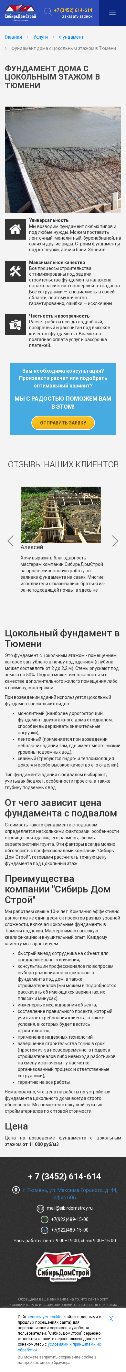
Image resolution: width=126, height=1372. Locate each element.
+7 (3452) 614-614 (73, 10)
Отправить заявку (63, 422)
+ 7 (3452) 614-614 (64, 1176)
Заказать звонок (77, 16)
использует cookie (44, 1317)
